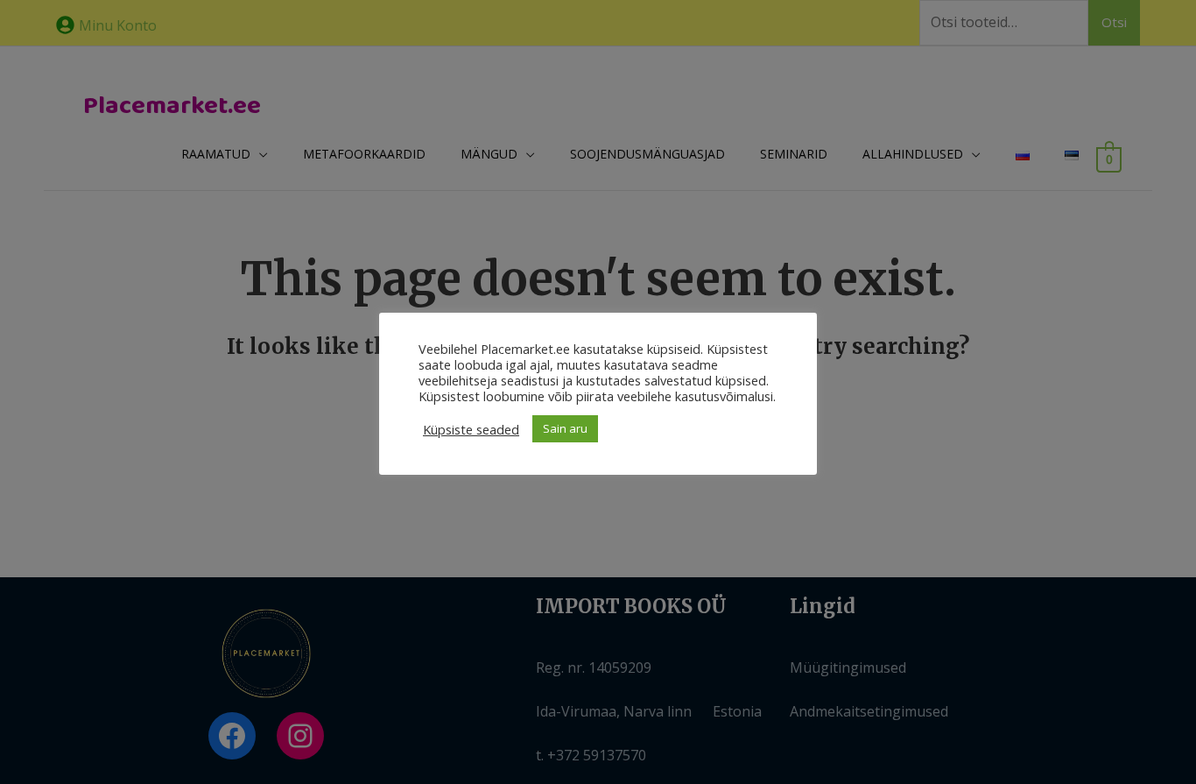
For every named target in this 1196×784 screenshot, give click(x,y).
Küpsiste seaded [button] (471, 429)
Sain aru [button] (565, 428)
